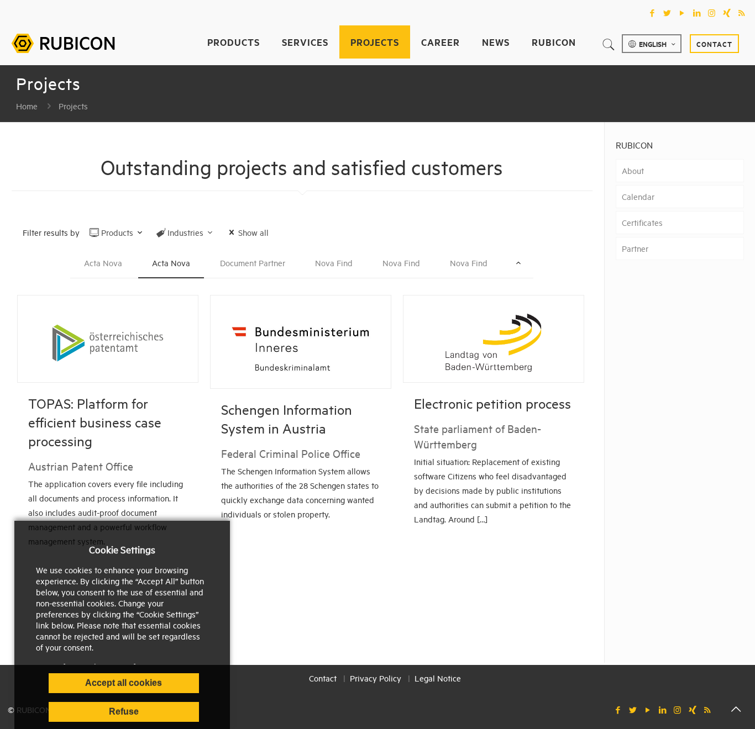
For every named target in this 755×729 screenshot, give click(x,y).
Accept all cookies (123, 683)
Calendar (638, 196)
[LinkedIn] (696, 13)
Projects (73, 106)
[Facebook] (652, 13)
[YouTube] (682, 13)
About (633, 170)
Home (27, 106)
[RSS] (741, 13)
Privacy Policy (375, 678)
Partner (635, 248)
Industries (185, 232)
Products (117, 232)
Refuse (124, 711)
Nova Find (334, 262)
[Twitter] (667, 13)
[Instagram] (711, 13)
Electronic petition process (492, 403)
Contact (714, 43)
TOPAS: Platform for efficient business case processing (94, 422)
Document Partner (252, 262)
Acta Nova (103, 262)
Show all (253, 232)
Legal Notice (438, 678)
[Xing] (726, 13)
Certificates (642, 222)
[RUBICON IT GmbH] (63, 41)
